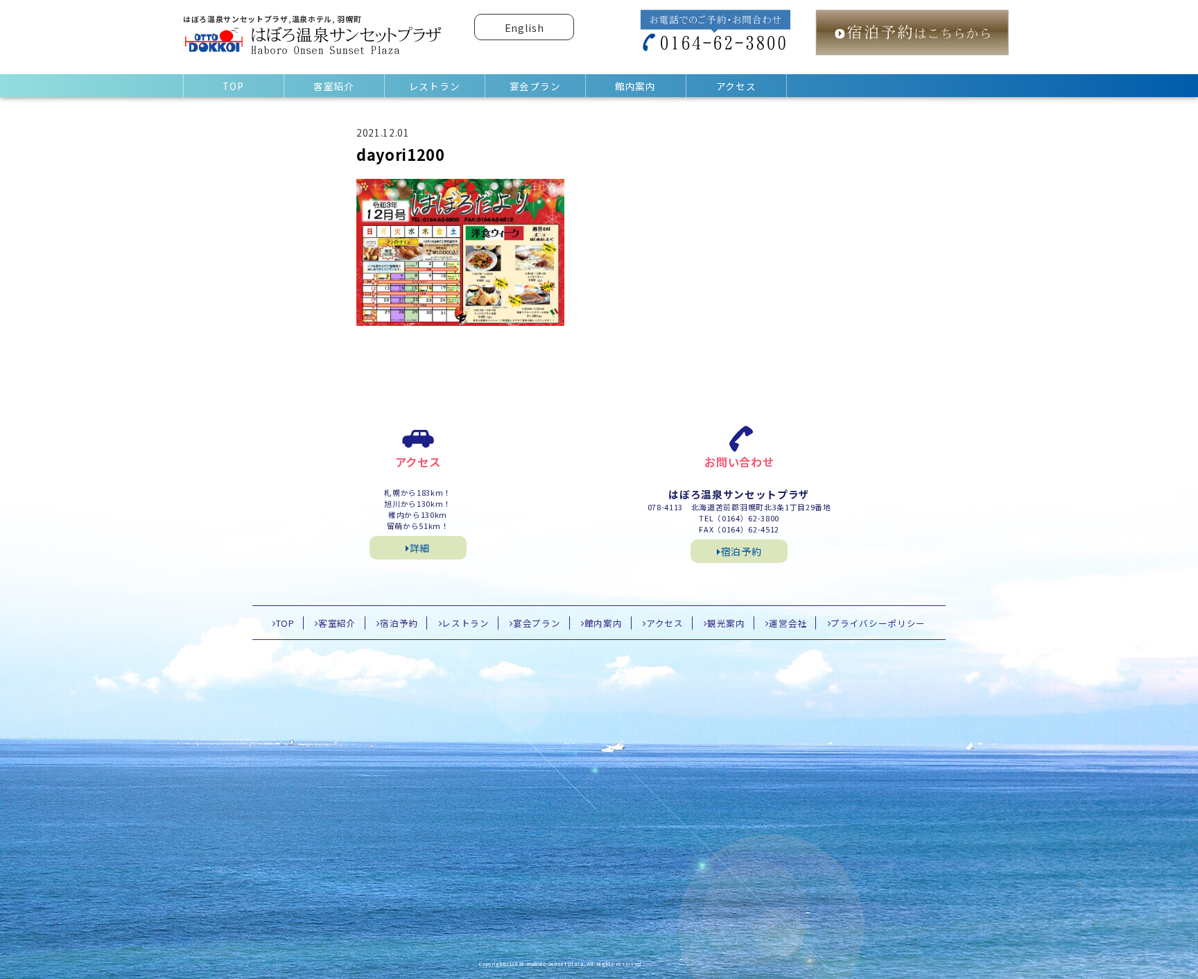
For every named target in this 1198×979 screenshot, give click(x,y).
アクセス (736, 86)
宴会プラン (535, 86)
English (524, 27)
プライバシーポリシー (878, 623)
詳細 (420, 548)
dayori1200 (400, 154)
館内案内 (635, 86)
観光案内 (726, 623)
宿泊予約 (741, 551)
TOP (233, 86)
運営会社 (788, 623)
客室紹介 (333, 86)
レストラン (434, 86)
